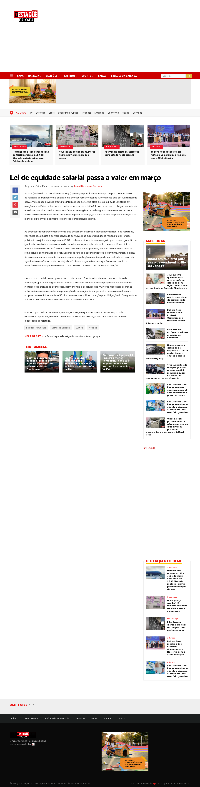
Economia (113, 112)
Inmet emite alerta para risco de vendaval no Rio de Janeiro (167, 262)
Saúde (125, 112)
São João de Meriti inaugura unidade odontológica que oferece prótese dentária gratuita (177, 407)
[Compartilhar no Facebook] (15, 190)
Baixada (33, 76)
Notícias (93, 327)
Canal (102, 76)
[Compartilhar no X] (15, 197)
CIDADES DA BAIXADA (124, 76)
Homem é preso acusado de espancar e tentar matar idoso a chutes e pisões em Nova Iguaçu (167, 352)
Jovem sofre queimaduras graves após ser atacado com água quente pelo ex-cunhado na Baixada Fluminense (167, 281)
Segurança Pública (68, 112)
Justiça (79, 327)
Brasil (52, 112)
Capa (20, 76)
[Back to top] (192, 779)
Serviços (137, 112)
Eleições (51, 76)
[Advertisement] (100, 48)
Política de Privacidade (57, 719)
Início (14, 719)
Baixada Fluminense (36, 327)
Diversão (40, 112)
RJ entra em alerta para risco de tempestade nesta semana (122, 153)
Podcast (86, 112)
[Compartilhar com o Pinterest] (15, 205)
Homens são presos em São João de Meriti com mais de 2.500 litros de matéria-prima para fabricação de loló (31, 156)
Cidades (108, 719)
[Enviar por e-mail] (15, 212)
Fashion (69, 76)
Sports (86, 76)
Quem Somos (30, 719)
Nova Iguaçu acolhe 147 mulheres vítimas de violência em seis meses (77, 155)
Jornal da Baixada (61, 327)
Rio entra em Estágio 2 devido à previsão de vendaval (177, 333)
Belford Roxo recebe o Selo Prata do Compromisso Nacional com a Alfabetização (168, 155)
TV (31, 112)
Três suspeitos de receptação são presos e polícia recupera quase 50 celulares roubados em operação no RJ (166, 372)
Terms (94, 719)
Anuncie (80, 719)
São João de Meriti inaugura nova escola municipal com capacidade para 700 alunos (177, 390)
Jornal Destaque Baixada (88, 186)
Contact (123, 719)
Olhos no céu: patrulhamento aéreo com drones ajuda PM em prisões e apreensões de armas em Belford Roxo (167, 426)
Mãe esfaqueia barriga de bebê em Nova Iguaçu (72, 336)
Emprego (99, 112)
